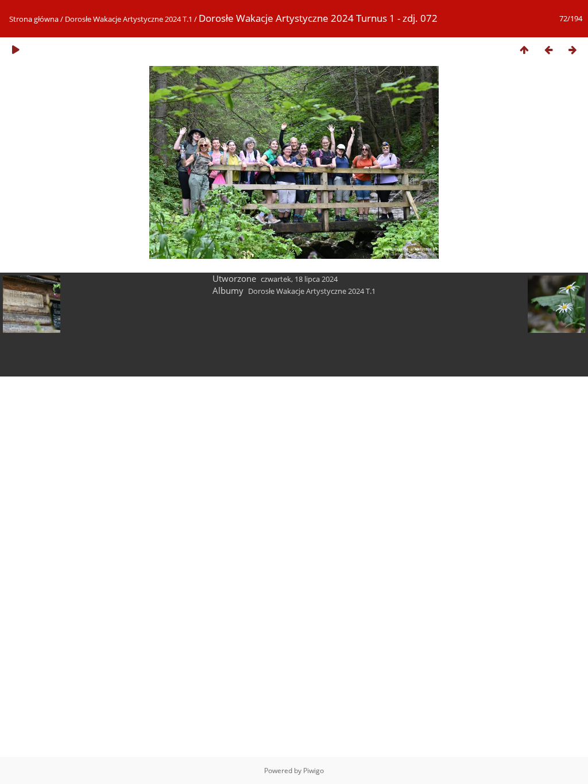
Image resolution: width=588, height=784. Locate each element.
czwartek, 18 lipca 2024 (299, 279)
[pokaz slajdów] (15, 49)
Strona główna (34, 19)
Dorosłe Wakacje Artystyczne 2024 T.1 (128, 19)
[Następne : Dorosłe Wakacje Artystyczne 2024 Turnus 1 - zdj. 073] (572, 49)
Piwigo (313, 770)
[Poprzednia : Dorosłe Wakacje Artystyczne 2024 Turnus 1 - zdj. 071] (548, 49)
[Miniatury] (524, 49)
